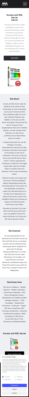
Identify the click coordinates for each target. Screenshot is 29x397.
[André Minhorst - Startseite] (5, 4)
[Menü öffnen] (25, 4)
